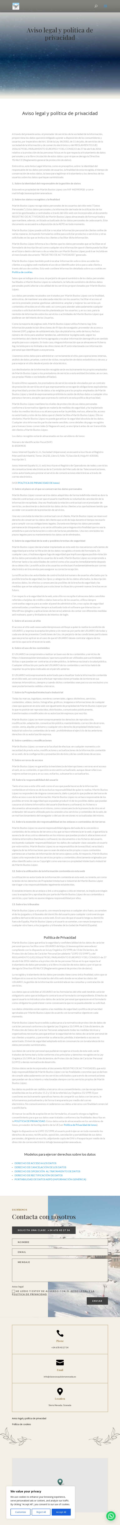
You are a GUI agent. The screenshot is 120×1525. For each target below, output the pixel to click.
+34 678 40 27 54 (59, 1347)
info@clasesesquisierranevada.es (60, 1376)
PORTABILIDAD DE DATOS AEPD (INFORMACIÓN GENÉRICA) (50, 1179)
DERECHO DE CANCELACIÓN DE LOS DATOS (40, 1167)
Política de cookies (22, 272)
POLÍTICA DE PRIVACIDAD (29, 1121)
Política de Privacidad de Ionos (80, 1124)
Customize (20, 1512)
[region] (40, 1502)
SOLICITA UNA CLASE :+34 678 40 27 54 (44, 1230)
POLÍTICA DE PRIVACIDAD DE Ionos (38, 482)
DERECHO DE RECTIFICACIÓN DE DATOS (39, 1175)
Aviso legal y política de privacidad (60, 113)
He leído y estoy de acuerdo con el (53, 1293)
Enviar (97, 1301)
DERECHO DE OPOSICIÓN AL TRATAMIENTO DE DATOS (47, 1171)
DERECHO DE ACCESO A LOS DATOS (35, 1163)
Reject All (41, 1512)
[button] (61, 1482)
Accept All (61, 1512)
